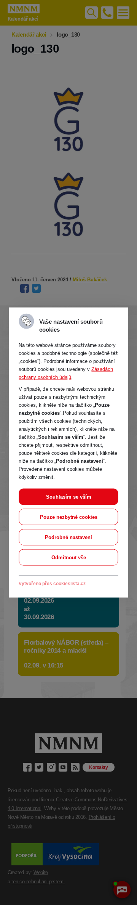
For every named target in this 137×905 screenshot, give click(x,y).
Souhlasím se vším (68, 497)
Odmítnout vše (68, 557)
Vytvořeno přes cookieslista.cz (52, 583)
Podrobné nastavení (68, 537)
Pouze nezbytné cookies (68, 517)
